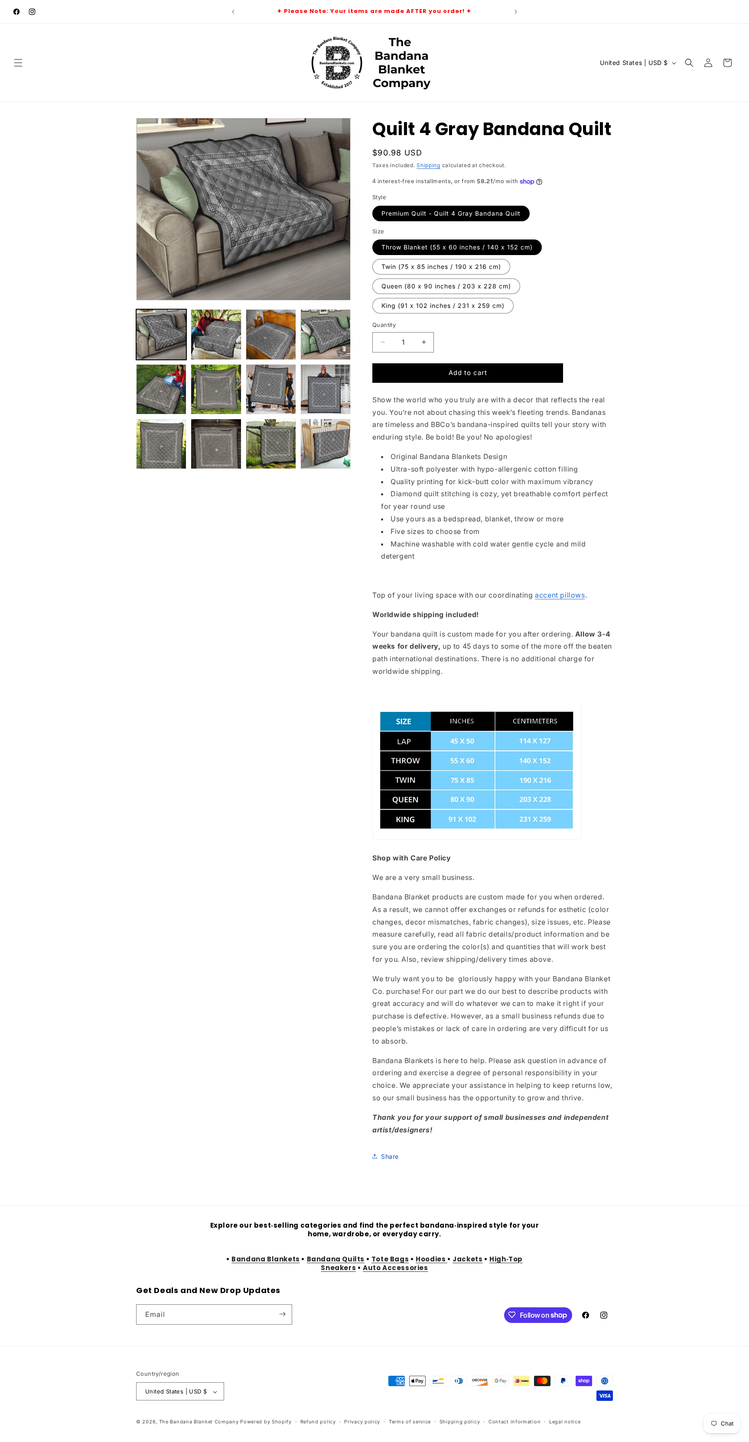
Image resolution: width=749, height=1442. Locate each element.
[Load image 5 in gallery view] (161, 389)
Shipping (428, 165)
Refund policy (318, 1422)
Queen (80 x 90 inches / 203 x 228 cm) (446, 286)
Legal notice (564, 1422)
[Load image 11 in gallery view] (271, 444)
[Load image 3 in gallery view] (271, 334)
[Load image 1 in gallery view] (161, 334)
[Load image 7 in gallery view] (271, 389)
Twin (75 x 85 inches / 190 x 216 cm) (441, 266)
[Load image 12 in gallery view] (325, 444)
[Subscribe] (282, 1314)
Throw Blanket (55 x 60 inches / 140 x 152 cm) (457, 247)
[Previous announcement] (233, 11)
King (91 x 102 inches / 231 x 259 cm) (443, 305)
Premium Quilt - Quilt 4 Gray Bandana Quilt (451, 213)
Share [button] (390, 1156)
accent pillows (560, 595)
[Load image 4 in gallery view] (325, 334)
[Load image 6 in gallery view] (216, 389)
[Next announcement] (515, 11)
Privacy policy (362, 1422)
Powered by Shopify (266, 1422)
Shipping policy (460, 1422)
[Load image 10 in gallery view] (216, 444)
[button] (18, 62)
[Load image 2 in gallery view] (216, 334)
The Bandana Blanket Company (199, 1422)
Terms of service (410, 1422)
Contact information (514, 1422)
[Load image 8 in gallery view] (325, 389)
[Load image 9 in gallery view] (161, 444)
